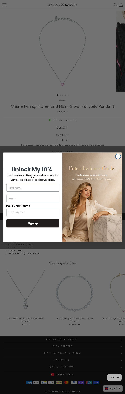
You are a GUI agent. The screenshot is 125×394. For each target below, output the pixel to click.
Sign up (33, 223)
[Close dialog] (118, 156)
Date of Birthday (18, 206)
